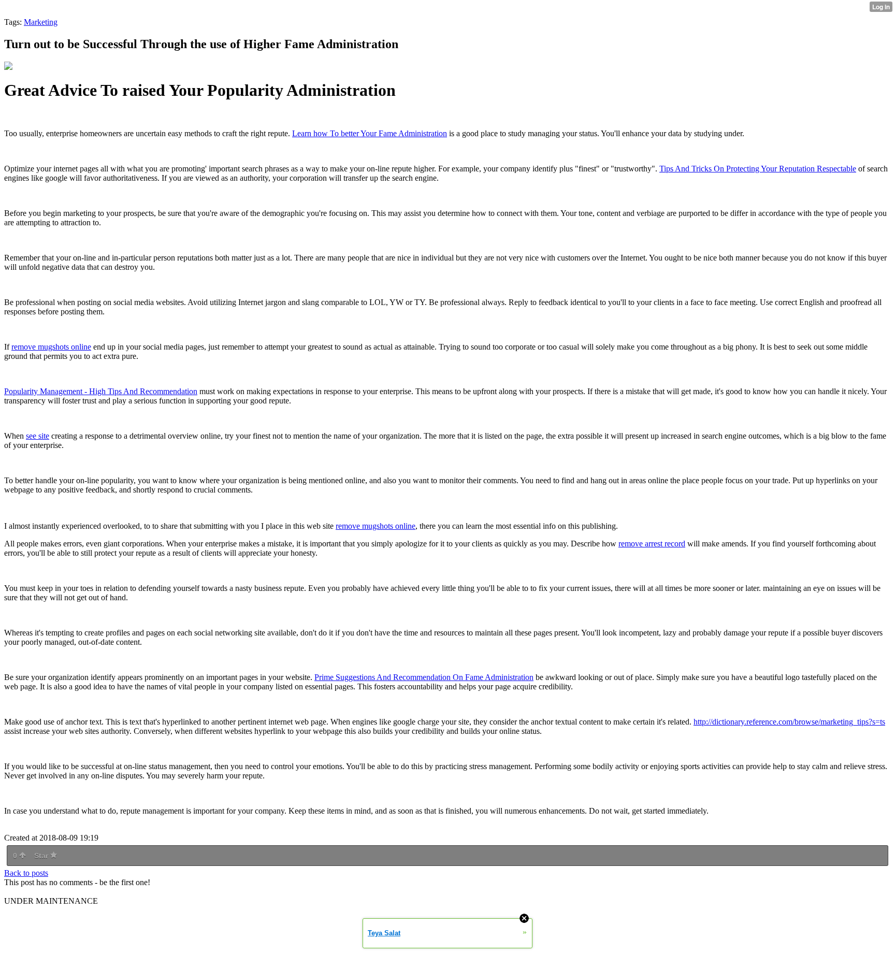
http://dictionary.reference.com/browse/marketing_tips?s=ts (789, 721)
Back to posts (26, 873)
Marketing (40, 22)
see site (37, 435)
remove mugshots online (51, 346)
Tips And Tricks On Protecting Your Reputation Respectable (757, 168)
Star (42, 855)
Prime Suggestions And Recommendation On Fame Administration (423, 677)
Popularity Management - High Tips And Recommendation (100, 391)
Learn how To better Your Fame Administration (369, 133)
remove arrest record (651, 543)
